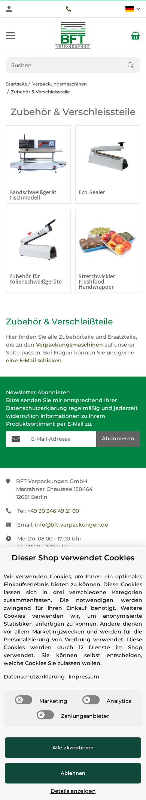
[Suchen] (134, 65)
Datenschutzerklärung (36, 408)
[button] (132, 9)
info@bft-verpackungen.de (71, 524)
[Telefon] (68, 9)
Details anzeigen (73, 791)
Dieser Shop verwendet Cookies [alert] (73, 557)
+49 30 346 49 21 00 (53, 510)
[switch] (23, 699)
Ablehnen (73, 773)
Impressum (84, 676)
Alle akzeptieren (73, 747)
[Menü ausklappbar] (10, 35)
